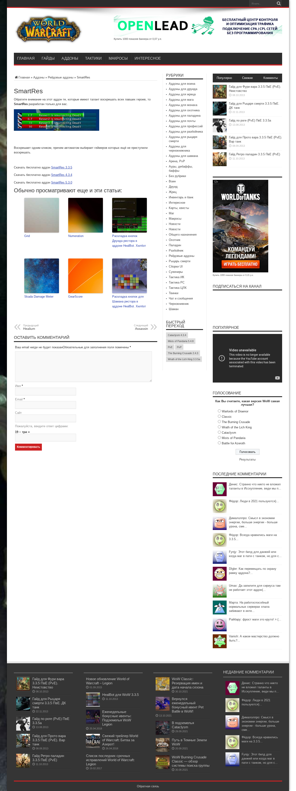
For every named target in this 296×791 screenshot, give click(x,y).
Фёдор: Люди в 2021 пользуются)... (254, 501)
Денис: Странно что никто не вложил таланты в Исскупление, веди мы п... (260, 687)
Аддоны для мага (181, 99)
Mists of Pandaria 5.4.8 (181, 341)
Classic (227, 416)
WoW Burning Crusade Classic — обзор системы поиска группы (191, 761)
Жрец (172, 192)
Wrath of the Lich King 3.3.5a (184, 359)
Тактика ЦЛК (178, 288)
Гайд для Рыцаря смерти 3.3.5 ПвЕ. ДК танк (49, 703)
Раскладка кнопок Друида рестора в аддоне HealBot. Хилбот (129, 240)
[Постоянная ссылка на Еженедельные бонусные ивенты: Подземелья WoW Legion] (93, 722)
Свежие (247, 78)
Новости (174, 224)
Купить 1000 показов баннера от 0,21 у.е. (233, 275)
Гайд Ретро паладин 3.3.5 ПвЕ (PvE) (254, 154)
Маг (171, 213)
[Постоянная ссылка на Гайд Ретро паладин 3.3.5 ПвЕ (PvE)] (220, 165)
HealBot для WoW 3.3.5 (120, 695)
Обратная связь (148, 786)
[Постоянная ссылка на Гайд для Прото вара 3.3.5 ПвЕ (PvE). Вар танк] (220, 148)
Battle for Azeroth (233, 443)
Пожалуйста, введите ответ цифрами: (41, 426)
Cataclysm (229, 432)
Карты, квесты (179, 208)
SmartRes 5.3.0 (61, 182)
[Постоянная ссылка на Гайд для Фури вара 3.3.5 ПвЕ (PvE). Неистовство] (220, 97)
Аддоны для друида (183, 89)
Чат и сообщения (181, 298)
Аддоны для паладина (184, 115)
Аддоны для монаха (183, 105)
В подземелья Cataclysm (183, 725)
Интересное (148, 58)
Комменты (270, 78)
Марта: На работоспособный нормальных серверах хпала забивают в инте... (249, 607)
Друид (173, 186)
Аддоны (70, 58)
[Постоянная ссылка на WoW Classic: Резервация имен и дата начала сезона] (163, 689)
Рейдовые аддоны (60, 77)
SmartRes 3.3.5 (61, 167)
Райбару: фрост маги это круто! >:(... (255, 619)
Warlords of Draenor (235, 411)
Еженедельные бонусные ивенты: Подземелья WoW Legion (116, 718)
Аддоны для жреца (182, 94)
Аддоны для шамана (183, 156)
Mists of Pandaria (233, 438)
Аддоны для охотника (184, 110)
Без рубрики (177, 176)
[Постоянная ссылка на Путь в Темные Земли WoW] (163, 751)
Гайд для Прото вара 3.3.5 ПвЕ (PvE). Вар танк (49, 740)
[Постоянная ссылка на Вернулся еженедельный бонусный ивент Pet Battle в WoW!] (163, 709)
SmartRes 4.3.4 (61, 175)
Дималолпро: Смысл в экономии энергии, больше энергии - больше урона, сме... (253, 522)
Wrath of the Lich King (237, 427)
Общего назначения (183, 234)
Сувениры (176, 272)
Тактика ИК (176, 277)
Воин (172, 181)
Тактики (93, 58)
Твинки (173, 293)
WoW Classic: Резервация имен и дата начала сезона (187, 683)
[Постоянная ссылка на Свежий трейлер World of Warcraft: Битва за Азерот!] (93, 746)
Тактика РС (177, 282)
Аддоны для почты (182, 121)
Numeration (75, 236)
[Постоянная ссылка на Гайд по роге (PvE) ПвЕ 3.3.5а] (220, 131)
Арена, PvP (177, 161)
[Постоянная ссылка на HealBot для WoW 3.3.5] (93, 705)
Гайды (48, 58)
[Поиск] (278, 3)
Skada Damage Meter (38, 296)
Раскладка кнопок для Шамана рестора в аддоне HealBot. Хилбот (129, 301)
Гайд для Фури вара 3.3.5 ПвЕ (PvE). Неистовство (48, 683)
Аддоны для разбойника (186, 131)
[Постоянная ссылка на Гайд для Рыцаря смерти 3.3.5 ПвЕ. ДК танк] (220, 114)
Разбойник (176, 250)
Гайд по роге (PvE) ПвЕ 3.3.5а (250, 120)
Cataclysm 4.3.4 (177, 335)
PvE (170, 347)
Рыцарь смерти (179, 261)
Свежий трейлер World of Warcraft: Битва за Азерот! (120, 740)
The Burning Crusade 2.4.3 (183, 353)
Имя (18, 386)
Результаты (247, 459)
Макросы (118, 58)
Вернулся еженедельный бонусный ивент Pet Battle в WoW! (188, 705)
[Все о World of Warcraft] (48, 41)
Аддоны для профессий (186, 126)
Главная (26, 58)
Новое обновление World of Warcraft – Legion (107, 681)
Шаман (174, 309)
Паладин (175, 245)
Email (19, 399)
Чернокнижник (179, 303)
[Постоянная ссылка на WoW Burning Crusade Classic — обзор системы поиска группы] (163, 768)
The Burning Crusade (236, 422)
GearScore (75, 296)
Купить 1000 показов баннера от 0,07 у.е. (138, 38)
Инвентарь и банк (181, 197)
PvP (179, 347)
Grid (27, 236)
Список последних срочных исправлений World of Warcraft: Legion (110, 760)
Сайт (18, 412)
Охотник (174, 240)
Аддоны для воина (182, 83)
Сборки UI (176, 266)
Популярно (224, 78)
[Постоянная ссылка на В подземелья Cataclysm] (163, 733)
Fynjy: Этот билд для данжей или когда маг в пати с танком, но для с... (260, 758)
